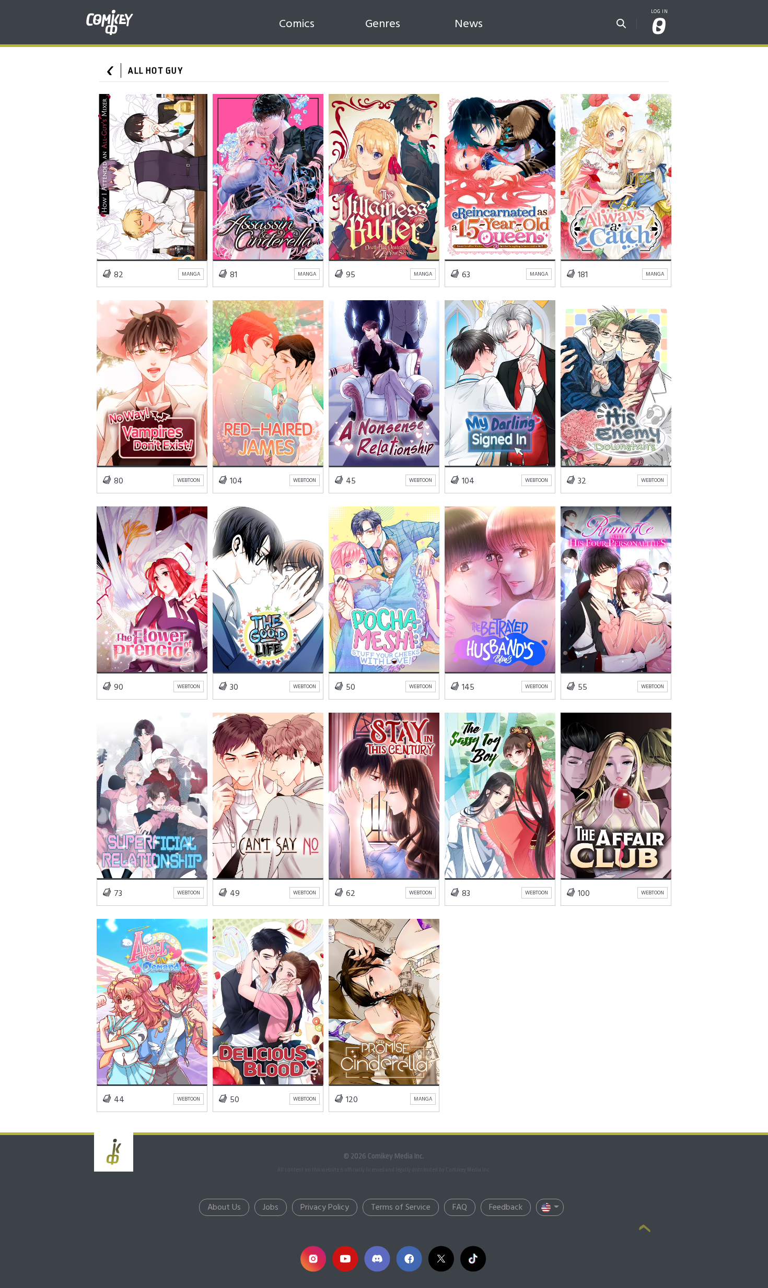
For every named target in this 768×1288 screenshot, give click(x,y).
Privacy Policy (324, 1207)
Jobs (270, 1207)
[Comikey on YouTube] (345, 1258)
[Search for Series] (621, 20)
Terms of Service (400, 1207)
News (469, 24)
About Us (224, 1207)
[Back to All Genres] (110, 70)
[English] (550, 1207)
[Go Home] (109, 12)
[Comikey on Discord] (377, 1258)
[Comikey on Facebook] (409, 1258)
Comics (297, 24)
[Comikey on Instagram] (313, 1258)
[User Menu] (659, 27)
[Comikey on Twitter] (440, 1258)
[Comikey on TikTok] (473, 1258)
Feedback (505, 1207)
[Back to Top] (644, 1229)
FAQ (459, 1207)
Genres (382, 24)
